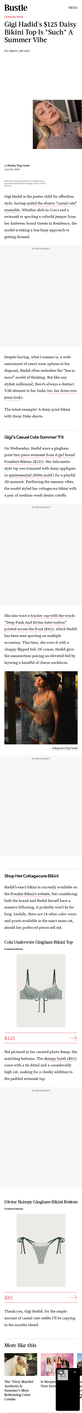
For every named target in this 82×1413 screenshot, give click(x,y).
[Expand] (60, 1372)
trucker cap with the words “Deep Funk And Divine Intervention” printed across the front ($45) (39, 622)
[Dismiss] (75, 1372)
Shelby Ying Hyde (18, 165)
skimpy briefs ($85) (60, 1058)
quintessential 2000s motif (31, 474)
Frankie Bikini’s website (30, 893)
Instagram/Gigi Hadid (80, 124)
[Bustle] (15, 7)
